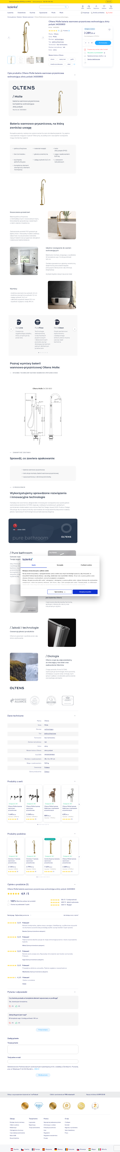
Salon (82, 8)
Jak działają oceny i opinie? (71, 915)
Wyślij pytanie (43, 1075)
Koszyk (111, 8)
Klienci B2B (13, 1135)
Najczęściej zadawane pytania (52, 1122)
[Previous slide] (8, 37)
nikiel (68, 64)
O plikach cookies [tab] (86, 565)
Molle (55, 37)
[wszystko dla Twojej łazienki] (16, 6)
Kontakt (67, 1125)
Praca (66, 1133)
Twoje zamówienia (34, 1127)
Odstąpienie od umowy (16, 1130)
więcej (36, 1069)
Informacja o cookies (50, 1125)
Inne (45, 1130)
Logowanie (32, 1122)
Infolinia (89, 8)
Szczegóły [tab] (60, 565)
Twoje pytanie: (12, 1043)
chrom (52, 59)
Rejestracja (32, 1125)
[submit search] (64, 7)
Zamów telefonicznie (93, 59)
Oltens (56, 34)
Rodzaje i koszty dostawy (17, 1122)
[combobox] (23, 915)
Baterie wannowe (28, 17)
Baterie (19, 17)
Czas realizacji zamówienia (17, 1133)
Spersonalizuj (59, 592)
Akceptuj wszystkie (85, 592)
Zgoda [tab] (34, 565)
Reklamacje (13, 1127)
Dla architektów (14, 1138)
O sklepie (67, 1122)
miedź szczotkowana (57, 64)
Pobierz (47, 767)
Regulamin (47, 1133)
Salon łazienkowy (70, 1130)
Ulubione (104, 8)
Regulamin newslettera (50, 1135)
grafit (72, 59)
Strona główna (11, 17)
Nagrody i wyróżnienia (71, 1127)
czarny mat (62, 59)
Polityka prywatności (50, 1127)
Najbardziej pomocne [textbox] (22, 915)
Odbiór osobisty (14, 1125)
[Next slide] (43, 37)
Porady (46, 1138)
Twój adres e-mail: (14, 1057)
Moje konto (96, 8)
